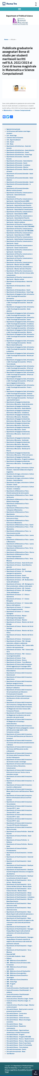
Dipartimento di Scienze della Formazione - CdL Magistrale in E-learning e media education (20, 721)
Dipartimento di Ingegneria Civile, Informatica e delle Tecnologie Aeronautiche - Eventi (20, 319)
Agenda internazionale (13, 129)
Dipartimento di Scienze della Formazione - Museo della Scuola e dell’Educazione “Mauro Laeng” (20, 791)
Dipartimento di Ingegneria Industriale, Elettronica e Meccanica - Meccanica (18, 443)
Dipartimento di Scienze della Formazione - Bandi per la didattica (20, 687)
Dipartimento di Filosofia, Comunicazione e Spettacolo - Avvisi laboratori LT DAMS (20, 234)
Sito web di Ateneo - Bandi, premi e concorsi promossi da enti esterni (20, 1010)
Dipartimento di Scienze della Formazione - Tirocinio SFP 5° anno (20, 820)
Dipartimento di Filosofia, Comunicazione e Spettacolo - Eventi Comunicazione (20, 247)
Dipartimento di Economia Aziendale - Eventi (20, 182)
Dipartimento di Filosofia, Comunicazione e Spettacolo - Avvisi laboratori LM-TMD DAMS (20, 230)
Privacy (7, 1070)
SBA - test (10, 986)
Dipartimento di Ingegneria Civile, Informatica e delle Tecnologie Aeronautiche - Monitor (20, 331)
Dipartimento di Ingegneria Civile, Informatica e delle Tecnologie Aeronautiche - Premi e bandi (20, 387)
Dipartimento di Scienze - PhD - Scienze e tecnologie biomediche (19, 655)
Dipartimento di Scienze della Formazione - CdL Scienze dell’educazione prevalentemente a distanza (20, 743)
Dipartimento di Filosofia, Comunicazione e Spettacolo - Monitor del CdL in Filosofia (20, 268)
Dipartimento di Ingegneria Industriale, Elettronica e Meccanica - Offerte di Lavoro (20, 454)
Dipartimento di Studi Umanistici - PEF (18, 927)
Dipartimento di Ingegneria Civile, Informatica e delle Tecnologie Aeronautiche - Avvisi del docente (20, 303)
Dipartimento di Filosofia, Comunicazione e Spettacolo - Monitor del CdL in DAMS (20, 263)
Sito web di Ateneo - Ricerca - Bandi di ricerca (20, 1039)
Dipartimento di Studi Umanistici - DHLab (19, 893)
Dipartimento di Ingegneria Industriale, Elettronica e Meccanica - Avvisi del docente (20, 403)
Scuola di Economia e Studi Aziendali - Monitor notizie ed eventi (18, 995)
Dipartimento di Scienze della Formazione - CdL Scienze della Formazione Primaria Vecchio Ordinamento (20, 755)
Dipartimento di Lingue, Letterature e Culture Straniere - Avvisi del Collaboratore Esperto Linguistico (20, 470)
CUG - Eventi (10, 142)
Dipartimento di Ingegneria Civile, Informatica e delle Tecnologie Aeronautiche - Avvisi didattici (20, 309)
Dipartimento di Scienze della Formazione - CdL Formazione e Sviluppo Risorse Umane (20, 703)
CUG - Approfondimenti (14, 140)
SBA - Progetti (11, 984)
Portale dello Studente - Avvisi (16, 956)
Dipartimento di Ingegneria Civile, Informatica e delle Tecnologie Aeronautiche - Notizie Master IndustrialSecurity (20, 343)
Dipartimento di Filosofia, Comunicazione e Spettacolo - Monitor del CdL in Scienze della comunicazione (20, 273)
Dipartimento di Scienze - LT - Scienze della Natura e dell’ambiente (19, 604)
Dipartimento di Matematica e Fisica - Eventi (20, 525)
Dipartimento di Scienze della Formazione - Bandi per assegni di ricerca (20, 682)
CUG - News (10, 144)
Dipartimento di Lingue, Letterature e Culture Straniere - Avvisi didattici (20, 479)
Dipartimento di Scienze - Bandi (16, 569)
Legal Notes (13, 1070)
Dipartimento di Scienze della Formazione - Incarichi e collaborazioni (20, 786)
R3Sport (9, 958)
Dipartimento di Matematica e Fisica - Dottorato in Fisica (18, 517)
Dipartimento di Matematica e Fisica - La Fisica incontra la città (19, 532)
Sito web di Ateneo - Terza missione (17, 1047)
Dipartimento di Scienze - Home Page (18, 578)
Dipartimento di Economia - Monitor (17, 167)
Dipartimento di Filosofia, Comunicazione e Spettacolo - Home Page (20, 259)
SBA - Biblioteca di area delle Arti (17, 961)
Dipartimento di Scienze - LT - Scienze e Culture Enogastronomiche (18, 608)
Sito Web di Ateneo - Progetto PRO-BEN (19, 1037)
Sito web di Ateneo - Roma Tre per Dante (19, 1043)
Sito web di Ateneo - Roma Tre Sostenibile (19, 1045)
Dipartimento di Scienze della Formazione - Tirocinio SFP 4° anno (20, 816)
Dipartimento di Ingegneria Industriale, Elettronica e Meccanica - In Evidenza (18, 412)
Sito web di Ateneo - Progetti (15, 1035)
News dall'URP (11, 954)
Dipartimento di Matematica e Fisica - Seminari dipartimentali (18, 555)
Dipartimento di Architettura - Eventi (18, 152)
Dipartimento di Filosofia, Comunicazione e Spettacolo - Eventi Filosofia (20, 255)
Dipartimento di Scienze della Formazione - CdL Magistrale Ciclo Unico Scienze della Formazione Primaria (20, 709)
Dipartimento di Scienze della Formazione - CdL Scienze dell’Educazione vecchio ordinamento (20, 749)
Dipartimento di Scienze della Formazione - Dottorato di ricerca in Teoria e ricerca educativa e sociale (20, 772)
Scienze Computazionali (22, 110)
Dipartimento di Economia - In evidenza (18, 165)
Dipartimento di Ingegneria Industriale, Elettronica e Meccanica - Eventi (18, 428)
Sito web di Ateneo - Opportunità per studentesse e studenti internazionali (18, 1031)
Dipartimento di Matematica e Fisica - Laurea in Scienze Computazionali (20, 545)
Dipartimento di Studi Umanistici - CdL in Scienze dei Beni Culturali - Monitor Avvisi (19, 885)
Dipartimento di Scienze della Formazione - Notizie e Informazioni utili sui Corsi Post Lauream (20, 798)
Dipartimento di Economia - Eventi (17, 163)
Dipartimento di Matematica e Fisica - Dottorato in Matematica (18, 522)
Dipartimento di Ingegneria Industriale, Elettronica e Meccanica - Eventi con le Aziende (18, 434)
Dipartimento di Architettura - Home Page (19, 155)
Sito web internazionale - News (16, 1052)
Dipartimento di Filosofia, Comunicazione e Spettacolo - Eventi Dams (20, 251)
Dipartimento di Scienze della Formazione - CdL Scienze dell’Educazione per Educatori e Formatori (20, 736)
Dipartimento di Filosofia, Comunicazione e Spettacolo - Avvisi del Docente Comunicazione (20, 195)
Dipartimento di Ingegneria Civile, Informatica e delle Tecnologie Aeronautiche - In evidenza (20, 323)
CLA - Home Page (12, 136)
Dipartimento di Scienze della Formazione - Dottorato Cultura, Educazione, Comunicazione (20, 766)
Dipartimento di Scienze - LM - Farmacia (18, 588)
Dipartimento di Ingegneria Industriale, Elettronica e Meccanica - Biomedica (18, 416)
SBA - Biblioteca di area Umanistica (17, 980)
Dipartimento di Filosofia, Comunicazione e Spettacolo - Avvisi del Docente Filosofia (20, 204)
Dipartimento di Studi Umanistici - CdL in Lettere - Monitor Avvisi (19, 881)
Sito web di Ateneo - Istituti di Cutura (18, 1018)
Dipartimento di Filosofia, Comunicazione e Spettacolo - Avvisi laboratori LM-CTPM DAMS (20, 225)
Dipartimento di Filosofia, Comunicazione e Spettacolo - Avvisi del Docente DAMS (20, 200)
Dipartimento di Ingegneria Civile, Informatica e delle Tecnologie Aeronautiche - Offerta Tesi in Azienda (20, 362)
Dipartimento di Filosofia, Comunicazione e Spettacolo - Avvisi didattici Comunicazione (20, 208)
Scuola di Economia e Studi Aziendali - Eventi (20, 988)
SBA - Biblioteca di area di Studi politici (18, 971)
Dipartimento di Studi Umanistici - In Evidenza (20, 897)
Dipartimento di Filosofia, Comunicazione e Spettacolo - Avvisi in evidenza (20, 221)
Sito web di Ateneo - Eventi (15, 1016)
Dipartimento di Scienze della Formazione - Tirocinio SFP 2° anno (20, 807)
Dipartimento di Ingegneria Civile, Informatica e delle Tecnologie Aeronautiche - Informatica (20, 327)
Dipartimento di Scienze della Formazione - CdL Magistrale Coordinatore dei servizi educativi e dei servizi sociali (20, 715)
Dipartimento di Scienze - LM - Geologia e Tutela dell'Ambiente (19, 591)
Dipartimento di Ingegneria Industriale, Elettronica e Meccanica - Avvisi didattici (19, 407)
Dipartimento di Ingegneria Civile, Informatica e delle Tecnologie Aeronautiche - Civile (20, 314)
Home (6, 39)
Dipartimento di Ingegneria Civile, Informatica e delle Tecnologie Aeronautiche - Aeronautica (20, 296)
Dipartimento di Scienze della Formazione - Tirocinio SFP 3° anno (20, 811)
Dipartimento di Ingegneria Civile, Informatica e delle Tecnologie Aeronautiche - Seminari (20, 392)
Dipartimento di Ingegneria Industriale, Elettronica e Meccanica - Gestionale (18, 439)
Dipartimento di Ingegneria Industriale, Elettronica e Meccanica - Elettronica (18, 424)
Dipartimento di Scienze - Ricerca (17, 660)
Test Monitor (11, 1054)
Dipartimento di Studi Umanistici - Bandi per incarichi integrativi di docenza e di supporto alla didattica (20, 872)
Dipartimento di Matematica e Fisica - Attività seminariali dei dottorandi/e (18, 492)
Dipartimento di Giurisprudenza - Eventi (18, 290)
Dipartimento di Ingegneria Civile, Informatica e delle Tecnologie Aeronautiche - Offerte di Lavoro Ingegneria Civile (20, 374)
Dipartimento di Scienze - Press (16, 658)
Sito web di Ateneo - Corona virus (17, 1013)
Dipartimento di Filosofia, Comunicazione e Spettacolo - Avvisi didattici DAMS (20, 213)
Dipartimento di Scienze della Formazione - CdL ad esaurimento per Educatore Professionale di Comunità (20, 692)
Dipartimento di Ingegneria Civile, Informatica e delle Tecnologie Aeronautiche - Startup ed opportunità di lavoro (20, 398)
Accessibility (22, 1070)
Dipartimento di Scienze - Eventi (16, 576)
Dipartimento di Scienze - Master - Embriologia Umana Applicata (17, 617)
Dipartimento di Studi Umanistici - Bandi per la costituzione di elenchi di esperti (20, 877)
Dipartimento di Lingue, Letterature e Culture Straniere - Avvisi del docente (20, 475)
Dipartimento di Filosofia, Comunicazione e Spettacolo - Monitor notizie (20, 278)
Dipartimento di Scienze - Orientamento (19, 639)
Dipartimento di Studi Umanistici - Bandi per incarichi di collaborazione (20, 866)
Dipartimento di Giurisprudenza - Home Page (20, 292)
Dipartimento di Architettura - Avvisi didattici (20, 150)
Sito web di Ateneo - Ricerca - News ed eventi (20, 1041)
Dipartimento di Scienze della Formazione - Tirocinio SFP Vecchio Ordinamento (20, 824)
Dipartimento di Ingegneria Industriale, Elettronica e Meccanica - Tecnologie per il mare (19, 463)
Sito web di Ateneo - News (14, 1024)
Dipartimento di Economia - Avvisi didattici (19, 161)
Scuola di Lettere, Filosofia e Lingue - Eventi (20, 999)
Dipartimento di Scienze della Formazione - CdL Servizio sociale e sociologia (20, 761)
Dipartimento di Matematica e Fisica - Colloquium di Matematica (18, 509)
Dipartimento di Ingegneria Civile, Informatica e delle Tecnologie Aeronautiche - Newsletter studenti (20, 336)
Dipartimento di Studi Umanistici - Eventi (19, 895)
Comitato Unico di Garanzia (15, 138)
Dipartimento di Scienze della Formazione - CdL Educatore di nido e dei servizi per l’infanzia (20, 698)
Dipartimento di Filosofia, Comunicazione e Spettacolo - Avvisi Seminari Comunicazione (20, 238)
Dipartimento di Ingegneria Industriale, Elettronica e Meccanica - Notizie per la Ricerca (18, 448)
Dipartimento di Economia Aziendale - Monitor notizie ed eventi (18, 189)
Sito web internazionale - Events (16, 1049)
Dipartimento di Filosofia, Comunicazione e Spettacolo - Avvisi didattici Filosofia (20, 217)
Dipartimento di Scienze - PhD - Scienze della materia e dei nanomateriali (20, 646)
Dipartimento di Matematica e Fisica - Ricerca (20, 552)
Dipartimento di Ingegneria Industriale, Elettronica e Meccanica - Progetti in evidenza (20, 458)
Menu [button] (35, 1074)
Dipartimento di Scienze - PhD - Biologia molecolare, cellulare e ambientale (19, 642)
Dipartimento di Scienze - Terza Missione (19, 662)
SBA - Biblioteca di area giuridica (16, 973)
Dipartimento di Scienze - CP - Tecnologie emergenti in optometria (19, 572)
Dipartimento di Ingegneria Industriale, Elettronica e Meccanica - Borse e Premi (18, 420)
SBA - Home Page (12, 982)
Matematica (8, 110)
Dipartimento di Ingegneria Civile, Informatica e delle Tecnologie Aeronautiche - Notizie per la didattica (20, 349)
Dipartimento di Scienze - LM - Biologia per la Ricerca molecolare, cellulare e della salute (20, 585)
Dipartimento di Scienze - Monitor (17, 620)
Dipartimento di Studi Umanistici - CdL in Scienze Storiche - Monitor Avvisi (19, 890)
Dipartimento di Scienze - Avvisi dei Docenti (20, 563)
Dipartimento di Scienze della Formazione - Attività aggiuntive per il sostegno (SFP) (20, 665)
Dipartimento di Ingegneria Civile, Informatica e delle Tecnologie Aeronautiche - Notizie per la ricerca (20, 355)
